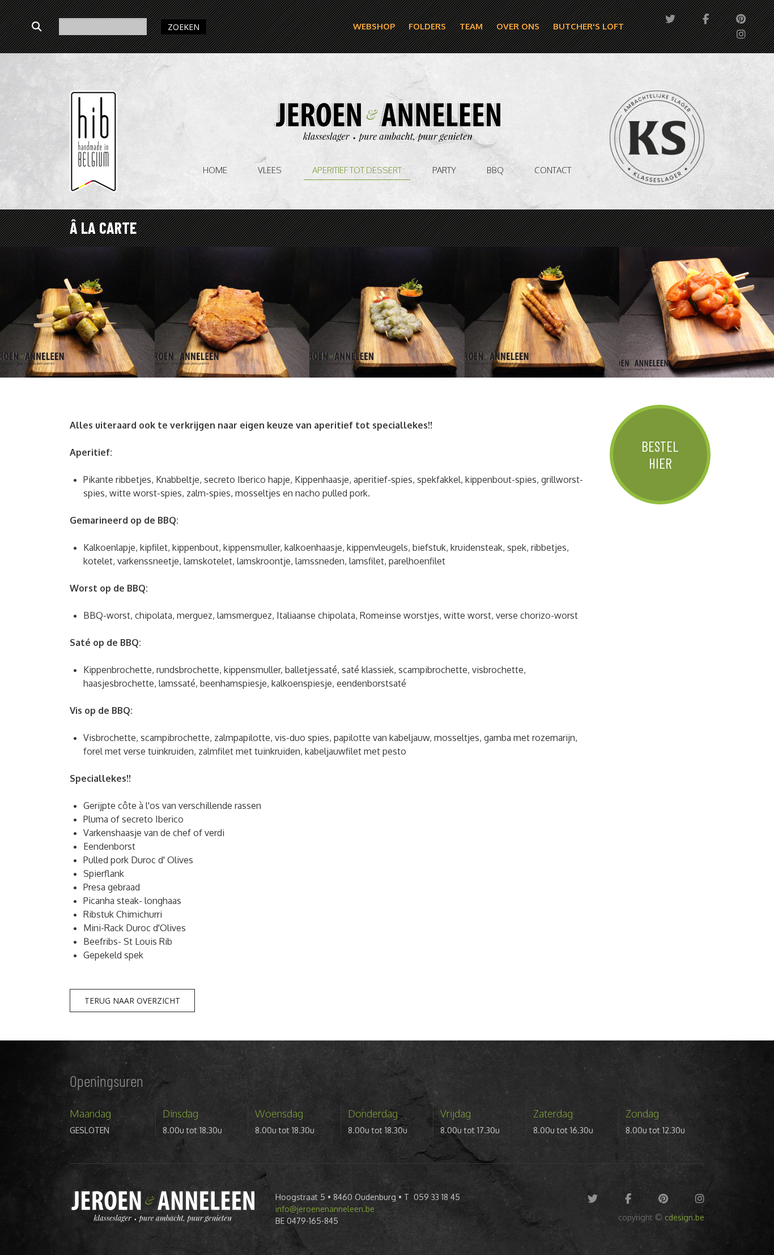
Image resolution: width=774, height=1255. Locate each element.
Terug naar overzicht (132, 1000)
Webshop (374, 26)
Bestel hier (660, 455)
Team (471, 26)
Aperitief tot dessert (357, 170)
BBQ (495, 170)
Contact (552, 170)
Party (444, 170)
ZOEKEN (183, 27)
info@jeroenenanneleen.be (325, 1209)
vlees (270, 170)
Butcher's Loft (588, 26)
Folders (427, 26)
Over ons (517, 26)
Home (215, 170)
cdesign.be (684, 1217)
